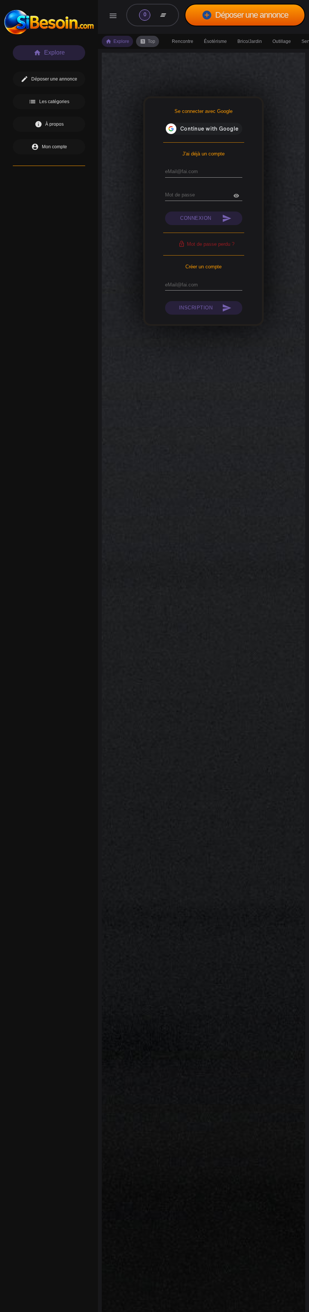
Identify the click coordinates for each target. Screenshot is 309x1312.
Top (147, 41)
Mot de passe (180, 195)
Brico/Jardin (249, 41)
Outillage (281, 41)
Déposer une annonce (245, 15)
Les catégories (49, 101)
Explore (117, 41)
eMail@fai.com (181, 171)
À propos (49, 124)
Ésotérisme (215, 41)
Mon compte (49, 147)
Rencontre (182, 41)
